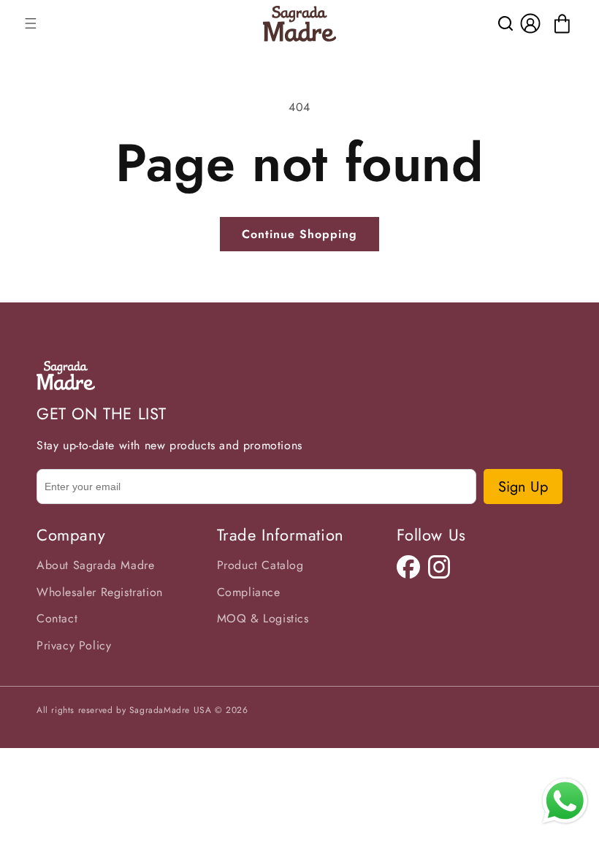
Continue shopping (299, 234)
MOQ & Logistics (263, 618)
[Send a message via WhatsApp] (565, 801)
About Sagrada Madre (95, 565)
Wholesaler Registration (100, 592)
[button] (31, 23)
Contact (57, 618)
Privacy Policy (74, 645)
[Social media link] (408, 567)
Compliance (249, 592)
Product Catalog (260, 565)
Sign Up (523, 486)
